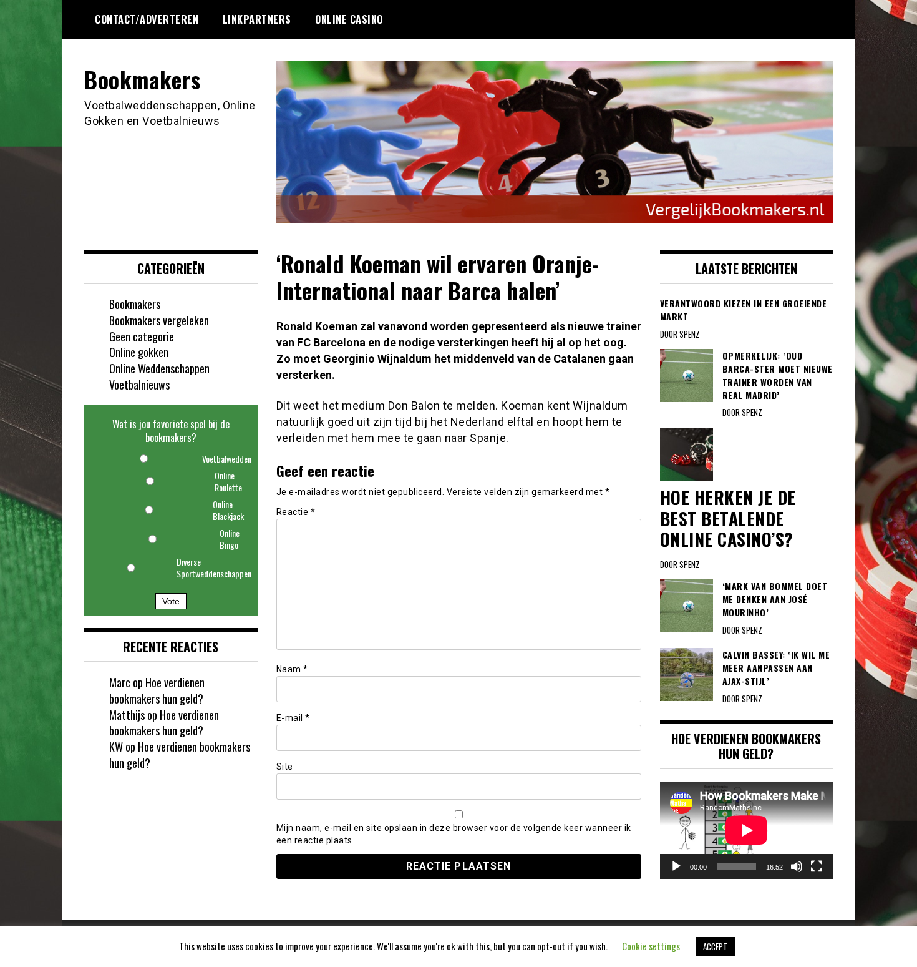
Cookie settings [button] (651, 946)
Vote (171, 601)
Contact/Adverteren (146, 19)
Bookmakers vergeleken (159, 320)
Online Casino (349, 19)
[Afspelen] (676, 866)
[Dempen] (796, 866)
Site (284, 767)
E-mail (293, 718)
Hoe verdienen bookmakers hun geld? (157, 690)
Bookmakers (142, 79)
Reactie (296, 512)
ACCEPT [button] (715, 946)
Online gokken (138, 352)
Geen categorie (141, 336)
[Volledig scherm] (816, 866)
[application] (746, 830)
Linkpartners (257, 19)
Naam (292, 669)
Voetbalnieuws (139, 384)
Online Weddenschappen (159, 368)
